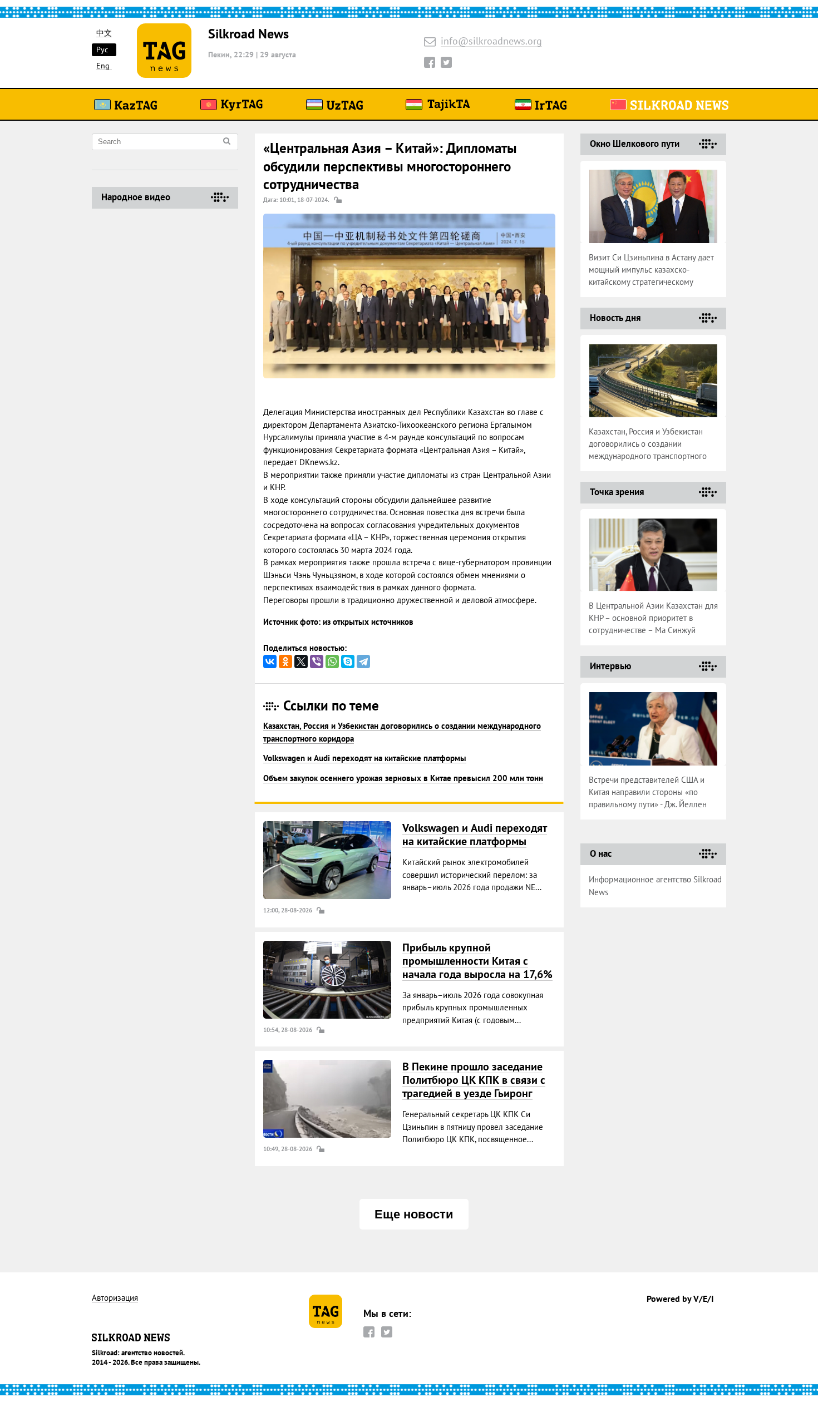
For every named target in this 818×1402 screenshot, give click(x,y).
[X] (301, 661)
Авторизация (115, 1298)
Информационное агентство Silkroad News (655, 885)
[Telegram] (363, 661)
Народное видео (135, 197)
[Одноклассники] (285, 661)
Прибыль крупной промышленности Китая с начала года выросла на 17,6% (477, 960)
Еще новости (414, 1214)
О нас (601, 853)
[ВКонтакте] (270, 661)
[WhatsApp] (332, 661)
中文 (104, 33)
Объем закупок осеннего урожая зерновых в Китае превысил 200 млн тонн (403, 778)
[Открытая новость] (327, 860)
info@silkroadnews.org (491, 41)
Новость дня (615, 318)
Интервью (610, 666)
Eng (103, 66)
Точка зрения (617, 492)
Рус (102, 50)
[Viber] (316, 661)
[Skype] (347, 661)
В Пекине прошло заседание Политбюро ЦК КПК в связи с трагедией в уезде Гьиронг (473, 1079)
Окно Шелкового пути (634, 143)
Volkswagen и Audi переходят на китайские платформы (364, 758)
